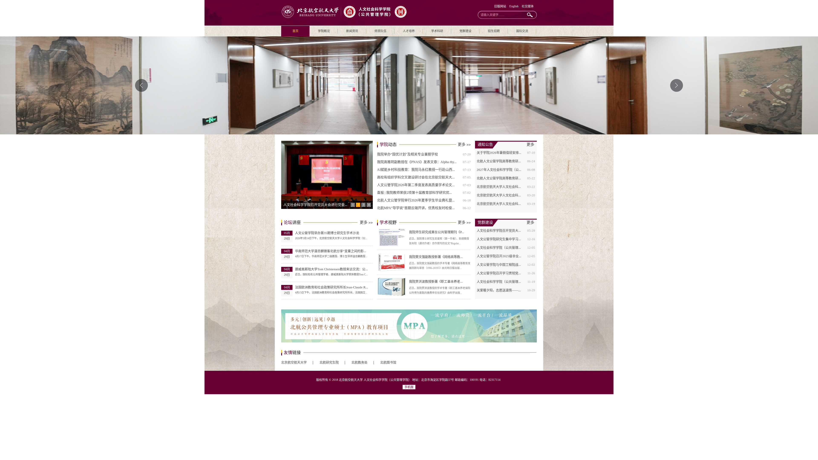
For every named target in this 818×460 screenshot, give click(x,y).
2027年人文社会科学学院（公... (499, 169)
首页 (295, 31)
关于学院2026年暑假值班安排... (499, 152)
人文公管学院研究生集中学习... (499, 239)
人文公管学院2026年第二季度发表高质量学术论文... (416, 185)
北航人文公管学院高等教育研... (499, 161)
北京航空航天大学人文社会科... (499, 186)
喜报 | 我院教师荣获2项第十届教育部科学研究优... (414, 192)
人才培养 (409, 31)
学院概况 (324, 31)
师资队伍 (380, 31)
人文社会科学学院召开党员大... (499, 230)
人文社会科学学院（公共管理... (499, 247)
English (513, 6)
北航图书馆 (388, 362)
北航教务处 (359, 362)
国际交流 (522, 31)
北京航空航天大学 (294, 362)
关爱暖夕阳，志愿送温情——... (499, 290)
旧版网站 (500, 6)
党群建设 (465, 31)
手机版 (409, 387)
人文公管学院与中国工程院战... (499, 264)
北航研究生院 (329, 362)
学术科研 (437, 31)
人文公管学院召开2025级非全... (499, 256)
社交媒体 (528, 6)
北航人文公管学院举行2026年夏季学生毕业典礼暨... (416, 200)
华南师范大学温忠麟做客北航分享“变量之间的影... (330, 251)
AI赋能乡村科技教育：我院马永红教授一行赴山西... (416, 169)
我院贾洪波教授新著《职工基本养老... (436, 281)
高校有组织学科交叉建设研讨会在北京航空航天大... (416, 177)
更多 (464, 144)
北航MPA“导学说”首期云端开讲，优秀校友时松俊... (416, 208)
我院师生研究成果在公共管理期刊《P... (436, 232)
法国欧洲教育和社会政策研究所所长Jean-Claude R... (331, 287)
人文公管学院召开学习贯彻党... (499, 273)
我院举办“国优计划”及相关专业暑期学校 (407, 154)
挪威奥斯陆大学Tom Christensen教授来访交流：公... (331, 269)
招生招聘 (494, 31)
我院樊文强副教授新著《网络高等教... (436, 257)
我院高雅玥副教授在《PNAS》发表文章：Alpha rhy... (417, 162)
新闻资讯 (352, 31)
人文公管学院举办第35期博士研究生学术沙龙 (327, 233)
